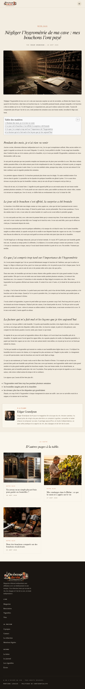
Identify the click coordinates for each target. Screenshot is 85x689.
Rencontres (7, 609)
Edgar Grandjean (38, 45)
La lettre (6, 654)
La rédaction (8, 638)
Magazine (7, 604)
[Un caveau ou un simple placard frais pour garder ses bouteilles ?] (22, 467)
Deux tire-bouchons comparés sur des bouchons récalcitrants (22, 545)
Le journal (7, 659)
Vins (5, 617)
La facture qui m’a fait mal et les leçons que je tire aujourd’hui (29, 132)
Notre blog (42, 26)
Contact (6, 634)
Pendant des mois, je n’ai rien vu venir (21, 123)
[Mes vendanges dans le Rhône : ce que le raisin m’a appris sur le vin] (62, 470)
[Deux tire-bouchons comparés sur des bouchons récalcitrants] (22, 522)
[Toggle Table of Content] (76, 119)
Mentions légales (9, 642)
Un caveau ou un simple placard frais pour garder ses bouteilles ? (21, 490)
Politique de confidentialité (35, 683)
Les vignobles (8, 663)
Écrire (5, 668)
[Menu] (79, 3)
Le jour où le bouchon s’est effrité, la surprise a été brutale (28, 126)
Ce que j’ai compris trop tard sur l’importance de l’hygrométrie (30, 129)
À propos (6, 629)
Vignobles (7, 613)
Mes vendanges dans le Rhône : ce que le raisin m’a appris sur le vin (63, 493)
